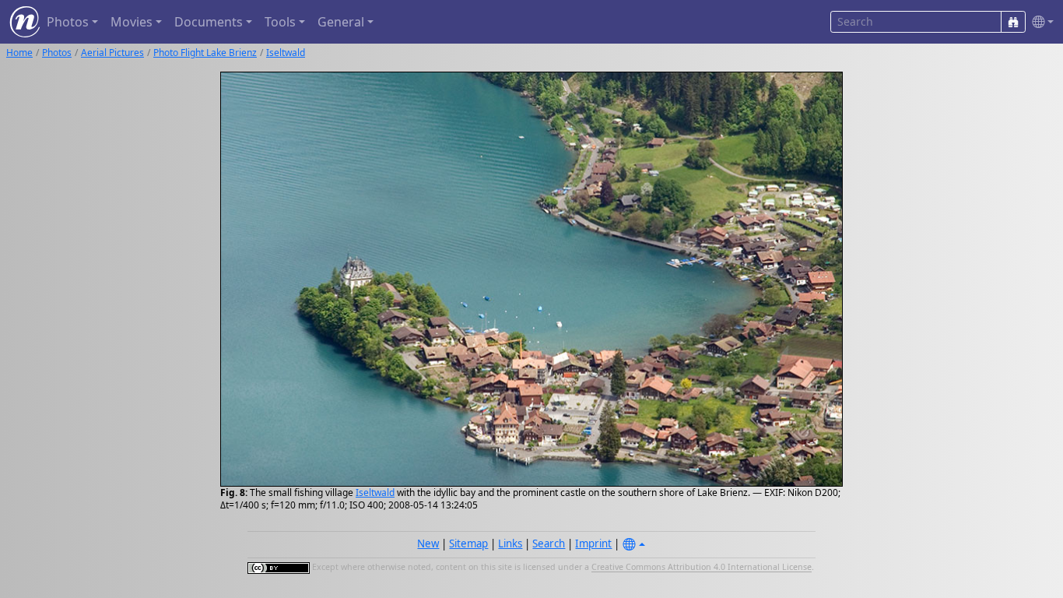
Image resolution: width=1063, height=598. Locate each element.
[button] (1040, 22)
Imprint (593, 543)
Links (510, 543)
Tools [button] (280, 21)
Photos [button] (68, 21)
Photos (57, 52)
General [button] (340, 21)
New (428, 543)
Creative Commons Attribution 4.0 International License (701, 567)
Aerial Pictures (112, 52)
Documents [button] (208, 21)
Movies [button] (132, 21)
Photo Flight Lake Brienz (205, 52)
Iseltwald (285, 52)
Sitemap (468, 543)
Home (19, 52)
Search (548, 543)
